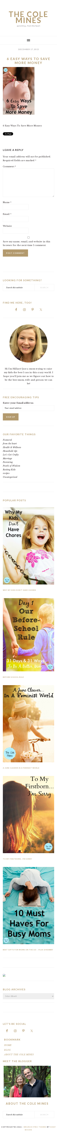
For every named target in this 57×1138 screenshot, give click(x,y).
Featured (7, 440)
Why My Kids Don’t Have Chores (19, 590)
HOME (8, 1045)
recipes (6, 473)
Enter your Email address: (18, 403)
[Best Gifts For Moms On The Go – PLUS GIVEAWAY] (28, 906)
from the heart (10, 443)
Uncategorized (10, 477)
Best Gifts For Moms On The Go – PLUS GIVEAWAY (28, 950)
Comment (9, 166)
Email (7, 214)
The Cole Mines (28, 17)
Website (7, 226)
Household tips (10, 451)
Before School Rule (13, 677)
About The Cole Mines (27, 1103)
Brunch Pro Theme (35, 1127)
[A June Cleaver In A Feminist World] (28, 724)
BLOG (7, 1050)
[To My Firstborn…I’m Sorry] (28, 815)
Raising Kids (9, 469)
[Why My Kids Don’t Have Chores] (28, 546)
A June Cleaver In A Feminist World (21, 768)
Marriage (7, 458)
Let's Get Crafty (11, 454)
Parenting (8, 462)
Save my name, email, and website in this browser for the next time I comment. (26, 243)
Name (7, 202)
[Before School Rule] (28, 635)
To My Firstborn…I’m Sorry (17, 859)
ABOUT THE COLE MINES (19, 1054)
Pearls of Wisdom (11, 465)
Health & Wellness (12, 447)
